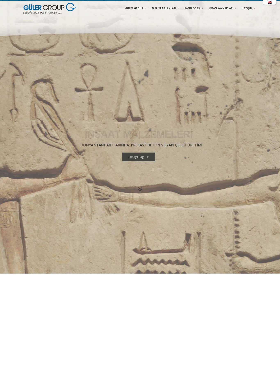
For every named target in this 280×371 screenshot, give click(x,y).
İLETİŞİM (247, 8)
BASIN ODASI (192, 8)
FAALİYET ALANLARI (163, 8)
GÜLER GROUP (134, 8)
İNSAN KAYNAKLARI (221, 8)
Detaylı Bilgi (138, 210)
